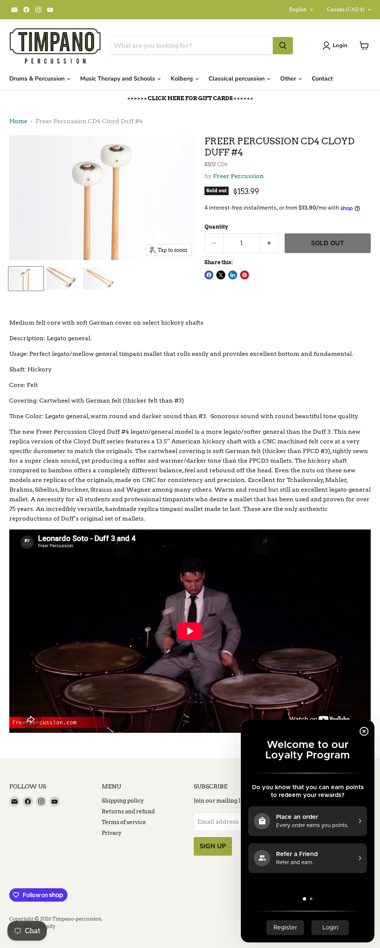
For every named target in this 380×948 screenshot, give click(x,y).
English (298, 9)
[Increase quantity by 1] (269, 243)
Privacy (112, 833)
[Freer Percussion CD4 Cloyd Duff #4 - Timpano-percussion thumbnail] (26, 279)
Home (18, 121)
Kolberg (182, 79)
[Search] (283, 45)
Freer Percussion (238, 176)
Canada (346, 9)
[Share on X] (220, 274)
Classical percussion (237, 79)
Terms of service (124, 822)
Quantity (216, 227)
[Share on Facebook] (208, 274)
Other (289, 79)
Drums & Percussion (37, 79)
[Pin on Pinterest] (244, 274)
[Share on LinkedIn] (232, 274)
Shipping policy (123, 800)
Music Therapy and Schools (118, 79)
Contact (322, 79)
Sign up (213, 846)
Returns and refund (128, 811)
